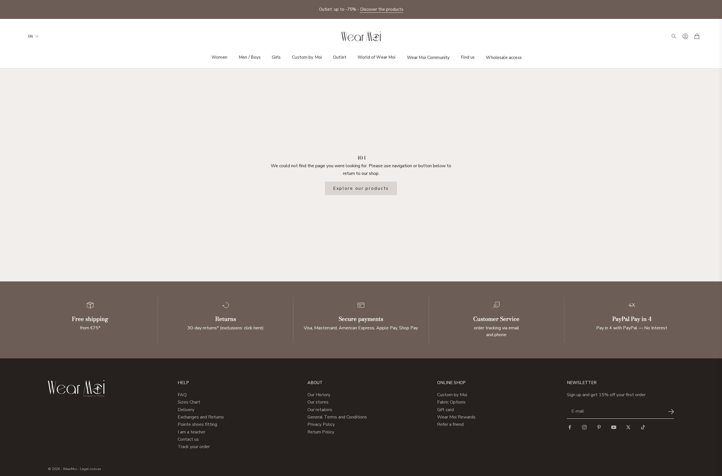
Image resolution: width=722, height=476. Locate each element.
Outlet (339, 57)
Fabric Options (451, 402)
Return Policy (320, 432)
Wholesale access (503, 57)
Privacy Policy (321, 424)
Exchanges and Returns (201, 417)
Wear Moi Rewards (456, 417)
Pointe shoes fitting (197, 424)
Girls (276, 57)
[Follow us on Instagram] (584, 427)
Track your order (194, 447)
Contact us (188, 439)
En (30, 36)
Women (219, 57)
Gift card (445, 410)
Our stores (318, 402)
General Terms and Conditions (337, 417)
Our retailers (319, 410)
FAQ (182, 395)
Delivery (186, 410)
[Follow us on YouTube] (614, 427)
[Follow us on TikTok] (643, 427)
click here (253, 328)
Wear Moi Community (428, 57)
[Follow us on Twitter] (628, 427)
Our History (318, 395)
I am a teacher (191, 432)
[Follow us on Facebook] (570, 427)
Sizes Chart (189, 402)
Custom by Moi (307, 57)
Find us (468, 57)
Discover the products (381, 9)
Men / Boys (250, 57)
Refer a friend (450, 424)
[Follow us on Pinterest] (599, 427)
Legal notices (90, 469)
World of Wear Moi (377, 57)
